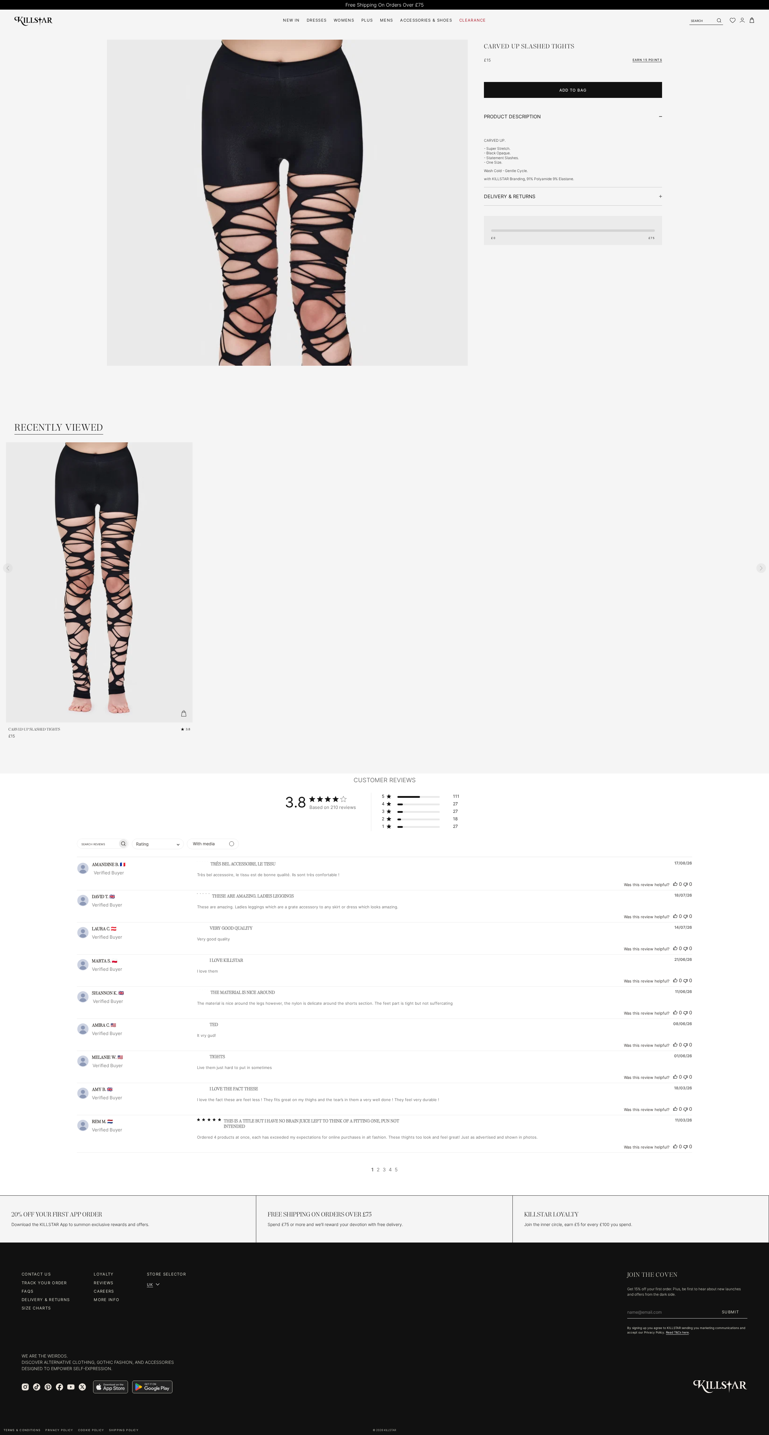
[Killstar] (720, 1386)
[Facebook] (59, 1387)
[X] (82, 1387)
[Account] (742, 20)
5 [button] (396, 1170)
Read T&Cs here (677, 1332)
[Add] (184, 713)
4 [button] (390, 1170)
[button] (420, 797)
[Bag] (752, 20)
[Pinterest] (48, 1387)
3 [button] (384, 1170)
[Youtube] (70, 1387)
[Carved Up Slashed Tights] (287, 310)
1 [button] (372, 1170)
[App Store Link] (110, 1387)
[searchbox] (97, 843)
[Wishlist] (733, 20)
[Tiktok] (36, 1387)
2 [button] (378, 1170)
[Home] (33, 20)
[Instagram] (25, 1387)
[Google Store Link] (152, 1387)
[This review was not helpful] (685, 884)
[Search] (718, 20)
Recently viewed (58, 427)
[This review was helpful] (675, 884)
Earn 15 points (647, 60)
